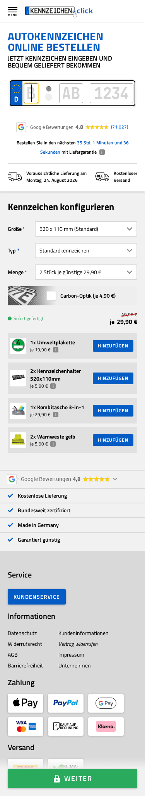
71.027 (119, 127)
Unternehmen (74, 665)
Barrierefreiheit (25, 665)
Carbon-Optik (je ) (88, 295)
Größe (15, 229)
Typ (12, 250)
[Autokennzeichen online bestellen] (59, 11)
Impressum (71, 654)
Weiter (78, 778)
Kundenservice (37, 597)
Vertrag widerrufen (77, 644)
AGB (13, 654)
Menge (16, 272)
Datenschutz (22, 633)
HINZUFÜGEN (113, 345)
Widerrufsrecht (25, 644)
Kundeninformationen (83, 633)
